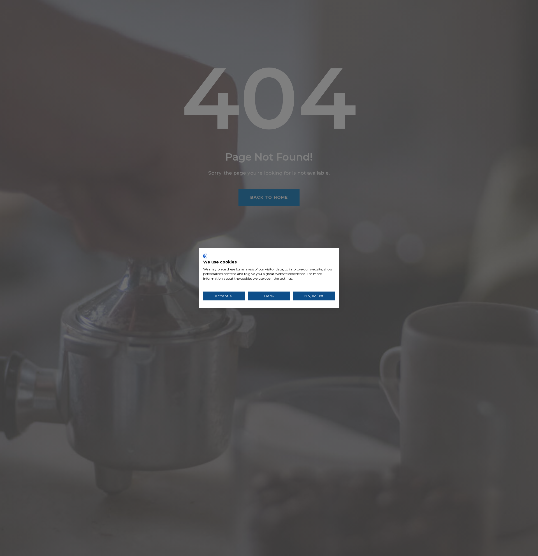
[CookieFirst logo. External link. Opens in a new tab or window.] (205, 256)
